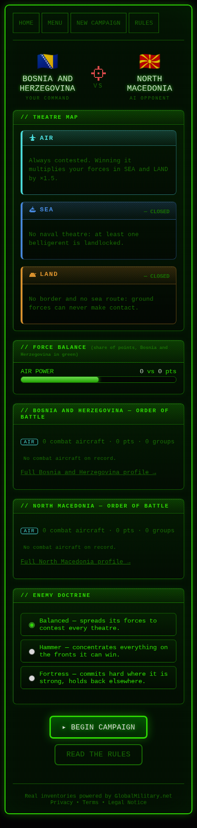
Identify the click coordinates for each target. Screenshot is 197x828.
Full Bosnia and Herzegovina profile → (88, 472)
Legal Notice (127, 803)
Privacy (61, 803)
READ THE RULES (98, 755)
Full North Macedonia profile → (76, 561)
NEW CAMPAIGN (98, 23)
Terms (90, 803)
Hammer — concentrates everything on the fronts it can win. (103, 651)
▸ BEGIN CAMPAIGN (98, 727)
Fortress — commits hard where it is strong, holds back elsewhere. (103, 677)
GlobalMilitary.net (143, 796)
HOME (26, 23)
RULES (144, 23)
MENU (55, 23)
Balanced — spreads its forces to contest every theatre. (98, 624)
